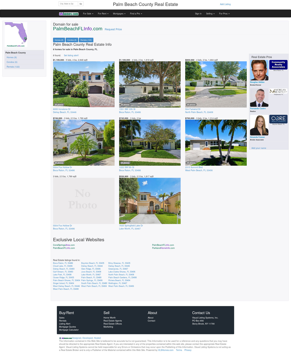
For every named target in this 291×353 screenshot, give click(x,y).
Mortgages (118, 13)
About (150, 317)
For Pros (223, 13)
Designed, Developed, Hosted (86, 337)
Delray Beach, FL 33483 (63, 268)
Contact (151, 320)
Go (81, 3)
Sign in (198, 13)
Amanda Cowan (257, 137)
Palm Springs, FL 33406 (91, 280)
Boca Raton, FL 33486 (63, 263)
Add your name (258, 147)
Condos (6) (11, 61)
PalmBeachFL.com (163, 244)
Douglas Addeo (257, 82)
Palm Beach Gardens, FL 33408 (122, 277)
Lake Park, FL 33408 (62, 274)
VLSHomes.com (166, 349)
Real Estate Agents (113, 320)
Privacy (187, 349)
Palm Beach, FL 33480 (91, 277)
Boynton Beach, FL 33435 (92, 263)
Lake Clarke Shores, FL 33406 (121, 271)
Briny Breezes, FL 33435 (119, 263)
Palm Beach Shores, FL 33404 (66, 280)
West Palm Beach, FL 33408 (66, 288)
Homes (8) (11, 57)
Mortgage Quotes (67, 326)
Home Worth (110, 317)
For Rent (102, 13)
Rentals (62, 320)
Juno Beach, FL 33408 (91, 271)
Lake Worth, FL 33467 (91, 274)
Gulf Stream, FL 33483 (63, 271)
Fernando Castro (258, 108)
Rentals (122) (12, 66)
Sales (61, 317)
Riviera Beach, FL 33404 (119, 280)
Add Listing (225, 4)
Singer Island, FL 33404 (63, 283)
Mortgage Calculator (69, 329)
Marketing (108, 326)
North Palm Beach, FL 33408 (121, 274)
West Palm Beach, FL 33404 (94, 286)
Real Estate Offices (113, 323)
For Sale (87, 13)
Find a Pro (135, 13)
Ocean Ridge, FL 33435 (63, 277)
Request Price (113, 29)
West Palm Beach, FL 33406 (121, 286)
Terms (179, 349)
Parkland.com (163, 247)
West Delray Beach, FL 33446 (66, 286)
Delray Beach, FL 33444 (92, 265)
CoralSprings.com (64, 244)
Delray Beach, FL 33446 (119, 265)
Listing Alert (64, 323)
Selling (209, 13)
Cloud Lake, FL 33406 (62, 265)
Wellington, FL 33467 (117, 283)
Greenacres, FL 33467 (118, 268)
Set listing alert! (71, 55)
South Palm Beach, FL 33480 (94, 283)
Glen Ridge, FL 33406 (90, 268)
